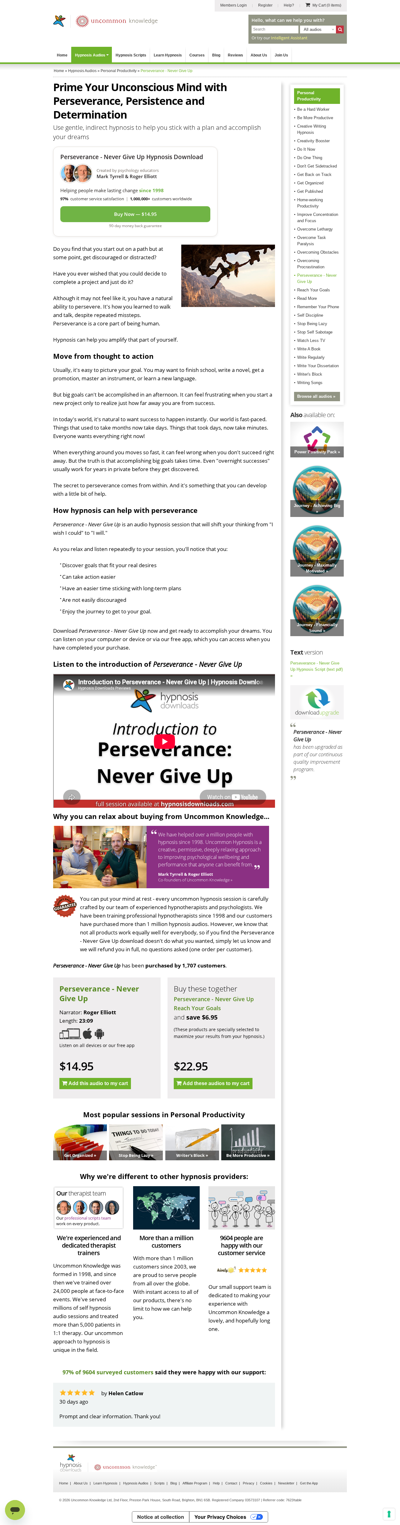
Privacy (248, 1483)
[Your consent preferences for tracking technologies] (389, 1514)
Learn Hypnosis (168, 55)
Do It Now (306, 149)
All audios (313, 29)
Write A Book (309, 349)
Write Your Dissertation (318, 365)
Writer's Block (309, 374)
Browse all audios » (316, 396)
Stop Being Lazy (312, 323)
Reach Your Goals (197, 1008)
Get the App (309, 1483)
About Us (259, 55)
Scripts (159, 1483)
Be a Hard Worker (313, 109)
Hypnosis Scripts (131, 55)
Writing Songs (309, 382)
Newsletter (286, 1483)
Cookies (266, 1483)
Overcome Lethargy (315, 229)
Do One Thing (309, 157)
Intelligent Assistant (289, 38)
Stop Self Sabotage (314, 332)
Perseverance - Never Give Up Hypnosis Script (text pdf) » (316, 669)
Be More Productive (315, 117)
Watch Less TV (311, 340)
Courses (197, 55)
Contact (231, 1483)
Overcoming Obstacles (318, 252)
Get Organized (310, 183)
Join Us (281, 55)
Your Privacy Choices (220, 1517)
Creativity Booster (313, 141)
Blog (216, 55)
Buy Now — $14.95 (135, 214)
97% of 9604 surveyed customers (107, 1372)
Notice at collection (160, 1517)
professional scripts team (87, 1218)
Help (216, 1483)
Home (62, 55)
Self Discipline (310, 315)
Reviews (235, 55)
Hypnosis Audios (90, 55)
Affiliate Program (194, 1483)
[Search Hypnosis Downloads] (340, 29)
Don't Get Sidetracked (317, 166)
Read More (307, 298)
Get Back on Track (314, 174)
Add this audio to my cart (98, 1083)
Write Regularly (311, 357)
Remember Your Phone (318, 307)
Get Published (310, 191)
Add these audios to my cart (216, 1083)
